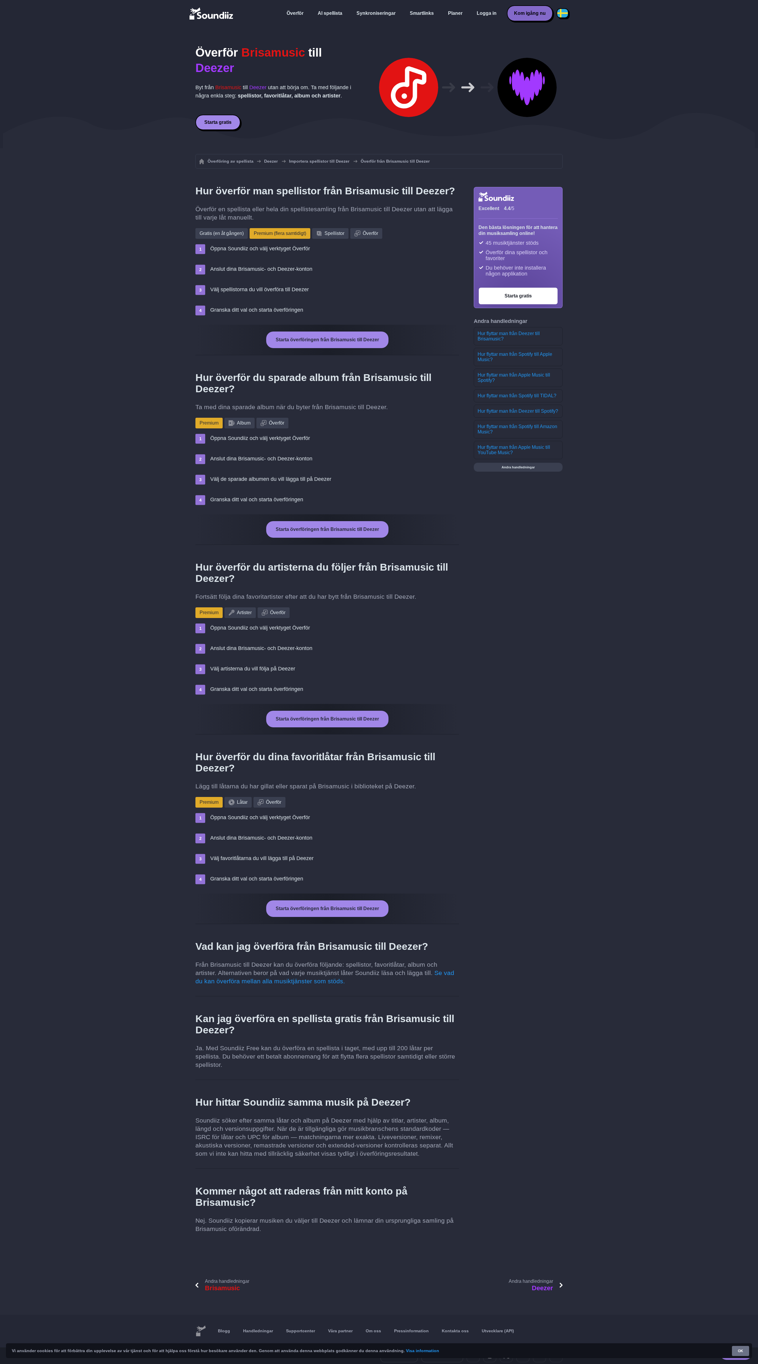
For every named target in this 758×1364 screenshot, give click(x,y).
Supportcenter (300, 1330)
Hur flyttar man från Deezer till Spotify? (518, 411)
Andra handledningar (518, 467)
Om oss (373, 1330)
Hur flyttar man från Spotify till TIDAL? (517, 395)
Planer (455, 13)
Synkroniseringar (376, 13)
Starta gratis (218, 122)
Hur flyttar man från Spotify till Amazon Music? (517, 429)
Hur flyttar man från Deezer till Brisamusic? (509, 336)
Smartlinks (422, 13)
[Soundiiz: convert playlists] (200, 1331)
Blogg (224, 1330)
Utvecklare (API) (498, 1330)
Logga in (487, 13)
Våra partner (340, 1330)
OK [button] (740, 1351)
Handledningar (258, 1330)
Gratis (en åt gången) (222, 233)
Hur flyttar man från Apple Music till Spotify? (514, 377)
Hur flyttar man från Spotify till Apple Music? (515, 357)
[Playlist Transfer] (212, 13)
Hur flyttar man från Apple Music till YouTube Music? (514, 450)
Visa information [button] (422, 1350)
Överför (295, 13)
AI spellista (330, 13)
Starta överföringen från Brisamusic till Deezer (327, 339)
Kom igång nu (530, 13)
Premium (209, 422)
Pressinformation (411, 1330)
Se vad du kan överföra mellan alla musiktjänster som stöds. (324, 976)
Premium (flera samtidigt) (280, 233)
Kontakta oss (455, 1330)
